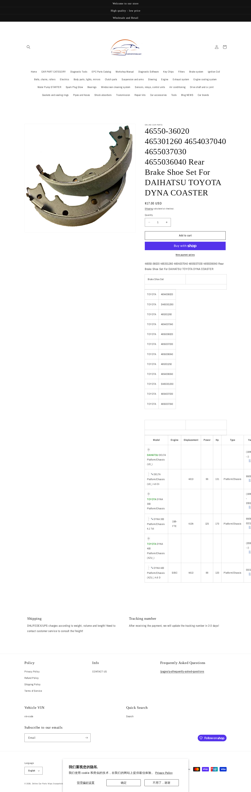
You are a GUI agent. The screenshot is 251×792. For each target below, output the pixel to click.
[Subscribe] (86, 737)
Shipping (149, 208)
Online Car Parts (40, 783)
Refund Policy (31, 678)
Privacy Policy (164, 773)
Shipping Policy (32, 684)
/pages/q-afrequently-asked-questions (182, 671)
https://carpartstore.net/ (58, 783)
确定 (124, 783)
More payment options (185, 254)
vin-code (28, 716)
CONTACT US (99, 671)
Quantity (149, 215)
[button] (28, 47)
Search (130, 716)
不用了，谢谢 (161, 783)
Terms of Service (33, 690)
